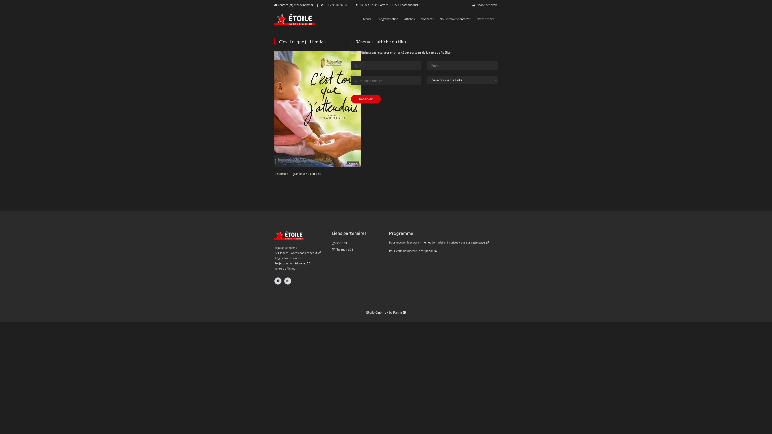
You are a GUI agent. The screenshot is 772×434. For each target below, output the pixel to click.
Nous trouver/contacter (455, 19)
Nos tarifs (427, 19)
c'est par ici (426, 251)
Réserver (366, 99)
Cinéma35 (341, 243)
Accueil (367, 19)
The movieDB (344, 249)
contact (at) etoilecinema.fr (295, 5)
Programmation (388, 19)
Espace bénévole (486, 5)
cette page (478, 242)
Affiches (409, 19)
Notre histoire (485, 19)
